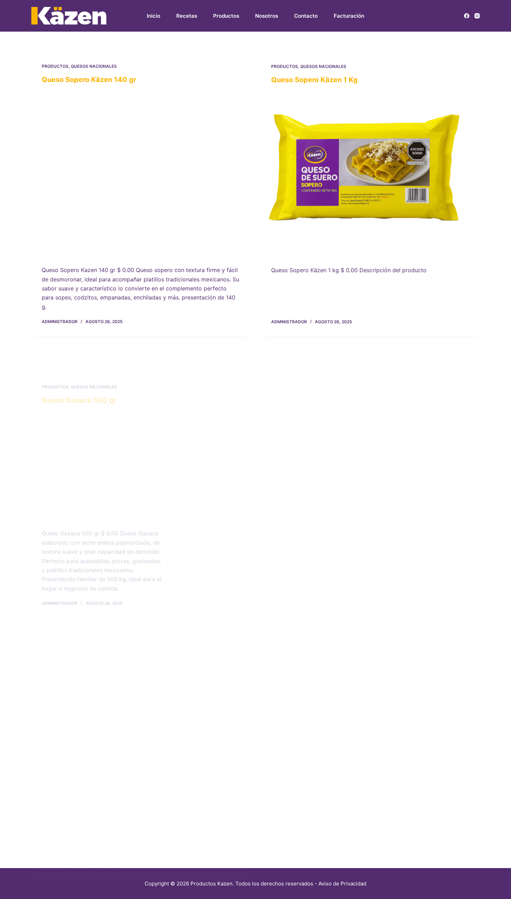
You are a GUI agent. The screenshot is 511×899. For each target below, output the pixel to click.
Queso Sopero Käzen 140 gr (89, 79)
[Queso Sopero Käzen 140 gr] (140, 173)
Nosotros (266, 16)
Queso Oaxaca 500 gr (79, 373)
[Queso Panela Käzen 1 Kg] (140, 733)
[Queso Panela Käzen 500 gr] (408, 440)
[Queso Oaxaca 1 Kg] (255, 438)
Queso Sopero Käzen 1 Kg (314, 79)
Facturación (349, 16)
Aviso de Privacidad (342, 883)
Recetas (186, 16)
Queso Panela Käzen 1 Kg (84, 639)
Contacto (306, 16)
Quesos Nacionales (94, 66)
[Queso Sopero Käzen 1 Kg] (370, 173)
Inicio (153, 16)
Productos (226, 16)
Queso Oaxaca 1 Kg (227, 373)
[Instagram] (477, 15)
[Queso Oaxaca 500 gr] (102, 438)
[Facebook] (466, 15)
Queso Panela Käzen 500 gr (395, 375)
